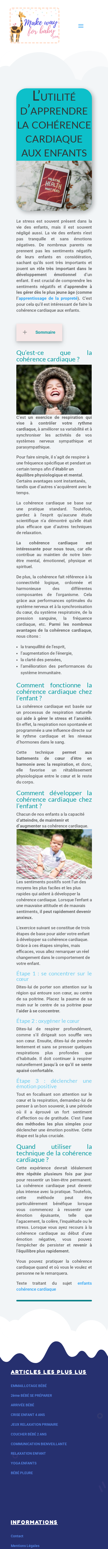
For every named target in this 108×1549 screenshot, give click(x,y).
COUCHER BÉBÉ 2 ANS (28, 1434)
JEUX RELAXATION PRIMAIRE (34, 1424)
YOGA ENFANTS (23, 1463)
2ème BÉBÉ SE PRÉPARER (31, 1395)
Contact (17, 1536)
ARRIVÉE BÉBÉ (22, 1405)
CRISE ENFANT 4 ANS (28, 1415)
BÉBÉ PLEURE (22, 1473)
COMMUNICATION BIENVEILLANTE (39, 1444)
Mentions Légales (25, 1546)
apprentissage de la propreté (48, 298)
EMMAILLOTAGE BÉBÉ (29, 1386)
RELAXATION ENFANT (28, 1453)
